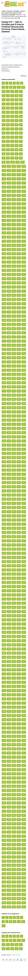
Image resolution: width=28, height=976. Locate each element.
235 (14, 274)
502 (24, 495)
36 (16, 108)
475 (14, 474)
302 (24, 328)
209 (9, 253)
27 (20, 99)
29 (8, 104)
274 (9, 307)
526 (19, 516)
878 (4, 811)
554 (9, 540)
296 (19, 324)
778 (4, 728)
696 (19, 657)
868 (4, 803)
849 (9, 786)
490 (14, 486)
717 (24, 674)
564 (9, 549)
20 (12, 95)
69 (8, 137)
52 (20, 120)
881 (19, 811)
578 (4, 561)
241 (19, 278)
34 (8, 108)
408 (4, 420)
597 (24, 574)
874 (9, 807)
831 (19, 769)
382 (24, 395)
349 (9, 370)
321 (19, 345)
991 (19, 902)
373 (4, 391)
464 (9, 466)
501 (19, 495)
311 (19, 337)
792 (24, 736)
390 (14, 403)
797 (24, 740)
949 (9, 869)
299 (9, 328)
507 (24, 499)
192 (24, 237)
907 (24, 832)
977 (24, 890)
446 (19, 449)
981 (19, 894)
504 (9, 499)
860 (14, 794)
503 (4, 499)
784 (9, 732)
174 (9, 224)
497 (24, 491)
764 (9, 715)
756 (19, 707)
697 (24, 657)
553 (4, 540)
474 (9, 474)
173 (4, 224)
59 (8, 129)
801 (19, 744)
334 (9, 357)
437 (24, 441)
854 (9, 790)
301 (19, 328)
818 (4, 761)
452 (24, 453)
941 (19, 861)
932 (24, 853)
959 (9, 877)
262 (24, 295)
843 (4, 782)
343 (4, 366)
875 (14, 807)
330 (14, 353)
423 (4, 432)
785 (14, 732)
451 (19, 453)
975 (14, 890)
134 (9, 191)
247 (24, 283)
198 (4, 245)
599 (9, 578)
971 (19, 886)
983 (4, 898)
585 (14, 565)
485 (14, 482)
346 (19, 366)
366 (19, 382)
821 (19, 761)
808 (4, 753)
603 (4, 582)
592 (24, 570)
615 (14, 590)
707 (24, 665)
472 (24, 470)
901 (19, 828)
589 (9, 570)
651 (19, 620)
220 (14, 262)
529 (9, 520)
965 (14, 882)
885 (14, 815)
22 (20, 95)
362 (24, 378)
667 (24, 632)
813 (4, 757)
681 (19, 644)
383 (4, 399)
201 (19, 245)
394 (9, 407)
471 (19, 470)
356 (19, 374)
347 (24, 366)
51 (16, 120)
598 (4, 578)
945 (14, 865)
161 (19, 212)
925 (14, 848)
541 (19, 528)
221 (19, 262)
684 (9, 649)
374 (9, 391)
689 (9, 653)
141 (19, 195)
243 (4, 283)
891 (19, 819)
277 (24, 307)
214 (9, 258)
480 (14, 478)
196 (19, 241)
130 (14, 187)
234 (9, 274)
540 (14, 528)
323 (4, 349)
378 (4, 395)
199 (9, 245)
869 (9, 803)
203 (4, 249)
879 (9, 811)
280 (14, 312)
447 (24, 449)
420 (14, 428)
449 (9, 453)
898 (4, 828)
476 (19, 474)
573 (4, 557)
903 (4, 832)
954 (9, 873)
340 (14, 362)
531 (19, 520)
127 (24, 183)
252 (24, 287)
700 (14, 661)
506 (19, 499)
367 (24, 382)
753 (4, 707)
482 (24, 478)
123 (4, 183)
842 (24, 778)
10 (14, 87)
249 (9, 287)
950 (14, 869)
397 (24, 407)
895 (14, 823)
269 (9, 303)
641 (19, 611)
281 (19, 312)
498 (4, 495)
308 (4, 337)
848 (4, 786)
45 (12, 116)
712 (24, 669)
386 (19, 399)
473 (4, 474)
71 (16, 137)
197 (24, 241)
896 (19, 823)
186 (19, 233)
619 (9, 595)
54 (8, 124)
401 (19, 411)
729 (9, 686)
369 (9, 387)
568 (4, 553)
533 (4, 524)
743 (4, 699)
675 (14, 640)
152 (24, 203)
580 (14, 561)
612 (24, 586)
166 (19, 216)
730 (14, 686)
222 (24, 262)
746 (19, 699)
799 (9, 744)
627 (24, 599)
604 (9, 582)
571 (19, 553)
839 (9, 778)
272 (24, 303)
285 (14, 316)
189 (9, 237)
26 (16, 99)
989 (9, 902)
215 (14, 258)
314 (9, 341)
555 (14, 540)
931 (19, 853)
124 (9, 183)
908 (4, 836)
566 (19, 549)
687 (24, 649)
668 (4, 636)
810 (14, 753)
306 (19, 332)
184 (9, 233)
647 (24, 615)
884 (9, 815)
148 (4, 203)
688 (4, 653)
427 (24, 432)
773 (4, 724)
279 (9, 312)
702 (24, 661)
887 (24, 815)
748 (4, 703)
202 (24, 245)
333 (4, 357)
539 (9, 528)
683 (4, 649)
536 (19, 524)
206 (19, 249)
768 (4, 719)
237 (24, 274)
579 (9, 561)
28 (3, 104)
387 (24, 399)
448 (4, 453)
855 (14, 790)
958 (4, 877)
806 (19, 749)
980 (14, 894)
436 (19, 441)
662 (24, 628)
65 (12, 133)
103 (4, 166)
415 (14, 424)
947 (24, 865)
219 (9, 262)
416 (19, 424)
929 (9, 853)
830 (14, 769)
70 (12, 137)
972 (24, 886)
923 (4, 848)
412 (24, 420)
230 (14, 270)
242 (24, 278)
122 (24, 178)
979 (9, 894)
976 (19, 890)
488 (4, 486)
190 (14, 237)
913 (4, 840)
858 (4, 794)
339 (9, 362)
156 (19, 208)
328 (4, 353)
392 (24, 403)
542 (24, 528)
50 (12, 120)
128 (4, 187)
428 (4, 436)
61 (16, 129)
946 (19, 865)
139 (9, 195)
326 (19, 349)
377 (24, 391)
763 (4, 715)
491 (19, 486)
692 (24, 653)
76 (16, 141)
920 (14, 844)
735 (14, 690)
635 (14, 607)
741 (19, 694)
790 (14, 736)
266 (19, 299)
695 (14, 657)
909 (9, 836)
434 (9, 441)
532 (24, 520)
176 (19, 224)
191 (19, 237)
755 (14, 707)
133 (4, 191)
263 (4, 299)
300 (14, 328)
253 (4, 291)
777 (24, 724)
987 (24, 898)
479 (9, 478)
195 (14, 241)
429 (9, 436)
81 (16, 145)
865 (14, 798)
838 (4, 778)
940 (14, 861)
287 (24, 316)
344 (9, 366)
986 (19, 898)
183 (4, 233)
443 (4, 449)
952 (24, 869)
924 (9, 848)
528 (4, 520)
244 (9, 283)
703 (4, 665)
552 (24, 536)
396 (19, 407)
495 (14, 491)
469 (9, 470)
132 (24, 187)
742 (24, 694)
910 (14, 836)
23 (3, 99)
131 (19, 187)
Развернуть (24, 75)
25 (12, 99)
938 (4, 861)
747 (24, 699)
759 (9, 711)
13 (3, 91)
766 (19, 715)
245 (14, 283)
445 (14, 449)
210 (14, 253)
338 (4, 362)
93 (3, 158)
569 (9, 553)
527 (24, 516)
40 (12, 112)
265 (14, 299)
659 (9, 628)
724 (9, 682)
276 (19, 307)
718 (4, 678)
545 (14, 532)
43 (3, 116)
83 (3, 149)
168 (4, 220)
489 (9, 486)
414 (9, 424)
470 (14, 470)
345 (14, 366)
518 (4, 511)
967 (24, 882)
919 (9, 844)
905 (14, 832)
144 (9, 199)
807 (24, 749)
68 (3, 137)
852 (24, 786)
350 (14, 370)
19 (8, 95)
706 (19, 665)
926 (19, 848)
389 (9, 403)
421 (19, 428)
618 (4, 595)
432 (24, 436)
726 (19, 682)
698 (4, 661)
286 (19, 316)
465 (14, 466)
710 (14, 669)
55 (12, 124)
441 (19, 445)
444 (9, 449)
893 (4, 823)
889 (9, 819)
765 (14, 715)
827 (24, 765)
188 (4, 237)
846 (19, 782)
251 (19, 287)
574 (9, 557)
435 (14, 441)
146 (19, 199)
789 (9, 736)
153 (4, 208)
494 (9, 491)
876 (19, 807)
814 (9, 757)
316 (19, 341)
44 (8, 116)
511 (19, 503)
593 (4, 574)
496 (19, 491)
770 (14, 719)
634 (9, 607)
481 (19, 478)
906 (19, 832)
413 (4, 424)
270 (14, 303)
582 (24, 561)
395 (14, 407)
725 (14, 682)
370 (14, 387)
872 (24, 803)
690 (14, 653)
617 (24, 590)
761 (19, 711)
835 (14, 773)
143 (4, 199)
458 (4, 461)
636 (19, 607)
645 (14, 615)
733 (4, 690)
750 (14, 703)
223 (4, 266)
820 (14, 761)
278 (4, 312)
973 (4, 890)
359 (9, 378)
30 (12, 104)
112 (24, 170)
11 (19, 87)
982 (24, 894)
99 (8, 162)
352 (24, 370)
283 (4, 316)
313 (4, 341)
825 (14, 765)
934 (9, 857)
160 (14, 212)
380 (14, 395)
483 (4, 482)
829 (9, 769)
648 (4, 620)
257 (24, 291)
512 (24, 503)
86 (16, 149)
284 (9, 316)
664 (9, 632)
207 (24, 249)
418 (4, 428)
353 (4, 374)
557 (24, 540)
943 (4, 865)
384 (9, 399)
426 (19, 432)
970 (14, 886)
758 (4, 711)
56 (16, 124)
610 (14, 586)
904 (9, 832)
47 (20, 116)
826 (19, 765)
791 (19, 736)
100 (12, 162)
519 (9, 511)
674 (9, 640)
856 (19, 790)
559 (9, 545)
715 (14, 674)
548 (4, 536)
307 (24, 332)
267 (24, 299)
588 (4, 570)
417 (24, 424)
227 (24, 266)
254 (9, 291)
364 (9, 382)
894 (9, 823)
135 (14, 191)
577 (24, 557)
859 (9, 794)
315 (14, 341)
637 (24, 607)
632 (24, 603)
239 (9, 278)
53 (3, 124)
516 (19, 507)
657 (24, 624)
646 (19, 615)
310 (14, 337)
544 (9, 532)
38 (3, 112)
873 (4, 807)
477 (24, 474)
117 (24, 174)
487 (24, 482)
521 (19, 511)
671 (19, 636)
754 (9, 707)
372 (24, 387)
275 (14, 307)
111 (19, 170)
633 (4, 607)
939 (9, 861)
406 (19, 416)
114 (9, 174)
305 (14, 332)
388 (4, 403)
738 (4, 694)
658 (4, 628)
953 (4, 873)
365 (14, 382)
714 (9, 674)
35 (12, 108)
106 (19, 166)
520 (14, 511)
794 (9, 740)
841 (19, 778)
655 (14, 624)
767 (24, 715)
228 (4, 270)
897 (24, 823)
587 (24, 565)
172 (24, 220)
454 (9, 457)
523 (4, 516)
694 (9, 657)
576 (19, 557)
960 (14, 877)
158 (4, 212)
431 (19, 436)
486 (19, 482)
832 (24, 769)
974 (9, 890)
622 (24, 595)
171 (19, 220)
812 (24, 753)
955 (14, 873)
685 (14, 649)
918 (4, 844)
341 (19, 362)
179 (9, 228)
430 (14, 436)
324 (9, 349)
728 (4, 686)
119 (9, 178)
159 (9, 212)
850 (14, 786)
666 (19, 632)
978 (4, 894)
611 (19, 586)
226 (19, 266)
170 (14, 220)
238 (4, 278)
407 (24, 416)
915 (14, 840)
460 (14, 461)
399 (9, 411)
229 (9, 270)
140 (14, 195)
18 (3, 95)
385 (14, 399)
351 (19, 370)
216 (19, 258)
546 (19, 532)
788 (4, 736)
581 (19, 561)
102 (22, 162)
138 (4, 195)
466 (19, 466)
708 (4, 669)
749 (9, 703)
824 (9, 765)
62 (20, 129)
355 (14, 374)
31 (16, 104)
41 (16, 112)
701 (19, 661)
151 (19, 203)
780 (14, 728)
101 (17, 162)
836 (19, 773)
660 (14, 628)
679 (9, 644)
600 (14, 578)
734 (9, 690)
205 (14, 249)
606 (19, 582)
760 (14, 711)
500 (14, 495)
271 (19, 303)
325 (14, 349)
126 (19, 183)
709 (9, 669)
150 (14, 203)
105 (14, 166)
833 (4, 773)
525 (14, 516)
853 (4, 790)
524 (9, 516)
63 (3, 133)
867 (24, 798)
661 (19, 628)
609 (9, 586)
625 (14, 599)
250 (14, 287)
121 (19, 178)
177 (24, 224)
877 (24, 807)
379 (9, 395)
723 (4, 682)
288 (4, 320)
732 (24, 686)
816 (19, 757)
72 (20, 137)
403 (4, 416)
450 (14, 453)
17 (20, 91)
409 (9, 420)
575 (14, 557)
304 (9, 332)
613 (4, 590)
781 (19, 728)
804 (9, 749)
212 (24, 253)
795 (14, 740)
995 (14, 907)
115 (14, 174)
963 (4, 882)
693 (4, 657)
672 (24, 636)
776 (19, 724)
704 (9, 665)
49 (8, 120)
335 (14, 357)
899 (9, 828)
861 (19, 794)
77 (20, 141)
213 (4, 258)
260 (14, 295)
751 (19, 703)
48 (3, 120)
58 (3, 129)
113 (4, 174)
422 (24, 428)
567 (24, 549)
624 (9, 599)
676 (19, 640)
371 (19, 387)
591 (19, 570)
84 (8, 149)
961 (19, 877)
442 (24, 445)
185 (14, 233)
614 (9, 590)
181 (19, 228)
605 (14, 582)
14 (8, 91)
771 (19, 719)
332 (24, 353)
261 (19, 295)
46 (16, 116)
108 (4, 170)
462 (24, 461)
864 (9, 798)
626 (19, 599)
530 (14, 520)
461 (19, 461)
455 (14, 457)
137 (24, 191)
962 (24, 877)
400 (14, 411)
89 (8, 154)
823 (4, 765)
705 (14, 665)
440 (14, 445)
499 (9, 495)
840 (14, 778)
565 (14, 549)
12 (23, 87)
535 (14, 524)
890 (14, 819)
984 (9, 898)
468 (4, 470)
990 (14, 902)
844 (9, 782)
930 (14, 853)
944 (9, 865)
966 (19, 882)
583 (4, 565)
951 (19, 869)
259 (9, 295)
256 (19, 291)
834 (9, 773)
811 (19, 753)
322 (24, 345)
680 (14, 644)
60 (12, 129)
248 (4, 287)
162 (24, 212)
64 (8, 133)
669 (9, 636)
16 (16, 91)
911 (19, 836)
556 (19, 540)
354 (9, 374)
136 (19, 191)
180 (14, 228)
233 (4, 274)
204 (9, 249)
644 (9, 615)
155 (14, 208)
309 (9, 337)
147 (24, 199)
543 (4, 532)
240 (14, 278)
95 (12, 158)
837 (24, 773)
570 (14, 553)
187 (24, 233)
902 (24, 828)
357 (24, 374)
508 (4, 503)
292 (24, 320)
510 (14, 503)
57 (20, 124)
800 (14, 744)
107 (24, 166)
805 (14, 749)
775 (14, 724)
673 (4, 640)
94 (8, 158)
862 (24, 794)
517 (24, 507)
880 (14, 811)
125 (14, 183)
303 (4, 332)
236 (19, 274)
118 (4, 178)
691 (19, 653)
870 (14, 803)
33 (3, 108)
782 (24, 728)
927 (24, 848)
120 (14, 178)
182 (24, 228)
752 (24, 703)
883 (4, 815)
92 (20, 154)
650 (14, 620)
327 (24, 349)
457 (24, 457)
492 (24, 486)
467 (24, 466)
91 (16, 154)
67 (20, 133)
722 (24, 678)
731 (19, 686)
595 (14, 574)
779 (9, 728)
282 (24, 312)
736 (19, 690)
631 (19, 603)
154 (9, 208)
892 (24, 819)
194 (9, 241)
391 (19, 403)
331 (19, 353)
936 (19, 857)
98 (3, 162)
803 (4, 749)
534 (9, 524)
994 (9, 907)
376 (19, 391)
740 (14, 694)
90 (12, 154)
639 (9, 611)
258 (4, 295)
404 (9, 416)
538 (4, 528)
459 (9, 461)
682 (24, 644)
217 (24, 258)
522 (24, 511)
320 (14, 345)
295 (14, 324)
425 (14, 432)
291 (19, 320)
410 (14, 420)
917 (24, 840)
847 (24, 782)
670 (14, 636)
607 (24, 582)
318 (4, 345)
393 (4, 407)
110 (14, 170)
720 (14, 678)
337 (24, 357)
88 (3, 154)
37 (20, 108)
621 (19, 595)
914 (9, 840)
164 (9, 216)
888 (4, 819)
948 (4, 869)
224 (9, 266)
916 (19, 840)
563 (4, 549)
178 (4, 228)
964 (9, 882)
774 (9, 724)
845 (14, 782)
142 (24, 195)
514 (9, 507)
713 (4, 674)
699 (9, 661)
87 (20, 149)
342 (24, 362)
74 (8, 141)
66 (16, 133)
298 (4, 328)
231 (19, 270)
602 (24, 578)
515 (14, 507)
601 (19, 578)
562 (24, 545)
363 (4, 382)
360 (14, 378)
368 (4, 387)
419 (9, 428)
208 (4, 253)
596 (19, 574)
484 (9, 482)
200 (14, 245)
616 (19, 590)
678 (4, 644)
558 (4, 545)
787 (24, 732)
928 (4, 853)
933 (4, 857)
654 (9, 624)
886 (19, 815)
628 (4, 603)
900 (14, 828)
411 (19, 420)
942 (24, 861)
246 (19, 283)
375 (14, 391)
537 (24, 524)
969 (9, 886)
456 (19, 457)
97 (20, 158)
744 (9, 699)
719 (9, 678)
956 (19, 873)
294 (9, 324)
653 (4, 624)
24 (8, 99)
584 (9, 565)
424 (9, 432)
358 (4, 378)
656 (19, 624)
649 (9, 620)
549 (9, 536)
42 (20, 112)
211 (19, 253)
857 (24, 790)
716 (19, 674)
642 (24, 611)
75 (12, 141)
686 (19, 649)
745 (14, 699)
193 (4, 241)
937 (24, 857)
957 (24, 873)
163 (4, 216)
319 (9, 345)
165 (14, 216)
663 (4, 632)
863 (4, 798)
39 (8, 112)
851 (19, 786)
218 (4, 262)
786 (19, 732)
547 (24, 532)
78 (3, 145)
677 (24, 640)
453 (4, 457)
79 (8, 145)
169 (9, 220)
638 (4, 611)
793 (4, 740)
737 (24, 690)
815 (14, 757)
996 (19, 907)
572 (24, 553)
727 (24, 682)
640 (14, 611)
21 (16, 95)
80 (12, 145)
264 (9, 299)
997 (24, 907)
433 (4, 441)
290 (14, 320)
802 (24, 744)
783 (4, 732)
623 (4, 599)
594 (9, 574)
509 (9, 503)
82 (20, 145)
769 (9, 719)
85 (12, 149)
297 (24, 324)
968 (4, 886)
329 (9, 353)
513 (4, 507)
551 (19, 536)
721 (19, 678)
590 (14, 570)
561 (19, 545)
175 (14, 224)
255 (14, 291)
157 (24, 208)
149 (9, 203)
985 (14, 898)
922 (24, 844)
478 (4, 478)
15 (12, 91)
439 (9, 445)
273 (4, 307)
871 (19, 803)
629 (9, 603)
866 (19, 798)
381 (19, 395)
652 (24, 620)
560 (14, 545)
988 (4, 902)
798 (4, 744)
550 (14, 536)
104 (9, 166)
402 (24, 411)
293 (4, 324)
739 (9, 694)
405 (14, 416)
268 (4, 303)
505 (14, 499)
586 (19, 565)
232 (24, 270)
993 (4, 907)
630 (14, 603)
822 (24, 761)
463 (4, 466)
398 (4, 411)
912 (24, 836)
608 (4, 586)
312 (24, 337)
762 (24, 711)
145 (14, 199)
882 (24, 811)
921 (19, 844)
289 (9, 320)
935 (14, 857)
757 (24, 707)
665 (14, 632)
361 (19, 378)
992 (24, 902)
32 (20, 104)
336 (19, 357)
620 (14, 595)
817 (24, 757)
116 (19, 174)
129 (9, 187)
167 (24, 216)
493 (4, 491)
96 (16, 158)
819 (9, 761)
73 (3, 141)
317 (24, 341)
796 (19, 740)
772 (24, 719)
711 (19, 669)
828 (4, 769)
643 (4, 615)
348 (4, 370)
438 (4, 445)
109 (9, 170)
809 (9, 753)
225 (14, 266)
